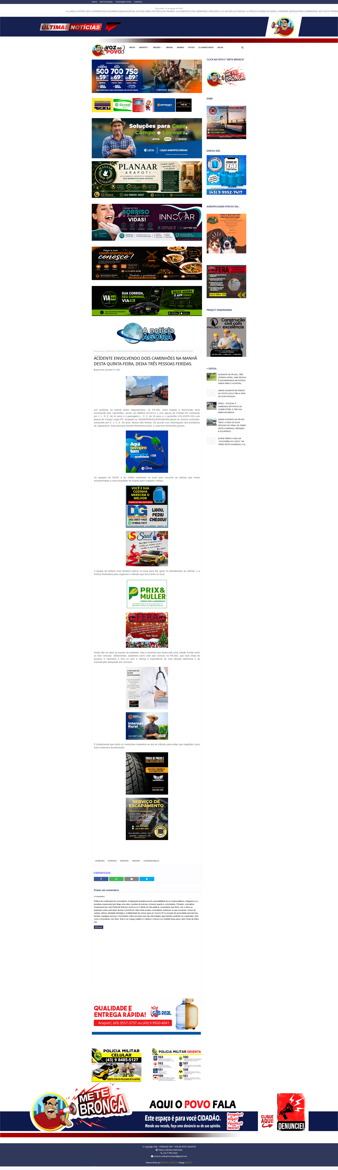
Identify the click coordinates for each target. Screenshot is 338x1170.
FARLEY (188, 1166)
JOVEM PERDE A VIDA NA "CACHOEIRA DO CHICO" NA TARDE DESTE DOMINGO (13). (232, 441)
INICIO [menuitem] (132, 47)
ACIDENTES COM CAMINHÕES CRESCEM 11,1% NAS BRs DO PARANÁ (135, 11)
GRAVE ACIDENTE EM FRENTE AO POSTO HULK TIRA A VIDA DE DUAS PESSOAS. (231, 393)
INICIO (94, 2)
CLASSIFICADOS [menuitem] (205, 47)
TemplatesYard (93, 1169)
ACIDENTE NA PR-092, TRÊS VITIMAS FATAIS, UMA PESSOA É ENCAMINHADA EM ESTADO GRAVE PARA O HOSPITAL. (232, 379)
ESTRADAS (112, 864)
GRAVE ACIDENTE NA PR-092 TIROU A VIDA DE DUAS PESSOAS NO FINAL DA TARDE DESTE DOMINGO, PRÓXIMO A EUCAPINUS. (232, 425)
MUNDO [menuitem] (180, 47)
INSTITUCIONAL (106, 2)
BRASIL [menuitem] (169, 47)
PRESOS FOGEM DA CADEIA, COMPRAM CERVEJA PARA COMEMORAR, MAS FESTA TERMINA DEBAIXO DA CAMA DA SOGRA (233, 11)
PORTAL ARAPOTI (169, 1166)
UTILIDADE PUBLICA (151, 864)
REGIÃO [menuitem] (156, 47)
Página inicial (99, 355)
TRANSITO (136, 864)
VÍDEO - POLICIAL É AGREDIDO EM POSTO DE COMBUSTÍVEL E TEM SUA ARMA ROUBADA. (230, 408)
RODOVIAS (124, 864)
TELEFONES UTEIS (123, 2)
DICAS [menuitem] (220, 47)
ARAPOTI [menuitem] (143, 47)
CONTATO (138, 2)
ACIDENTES (109, 355)
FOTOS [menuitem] (191, 47)
